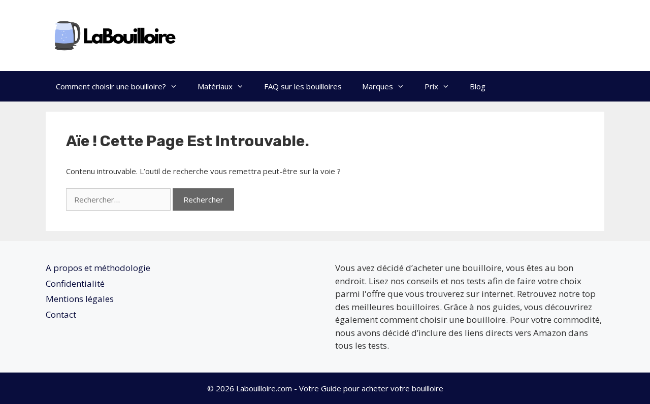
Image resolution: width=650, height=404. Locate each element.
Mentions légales (80, 299)
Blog (477, 86)
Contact (61, 314)
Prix (431, 86)
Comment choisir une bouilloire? (111, 86)
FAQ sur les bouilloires (303, 86)
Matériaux (215, 86)
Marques (377, 86)
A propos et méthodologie (98, 268)
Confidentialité (75, 283)
